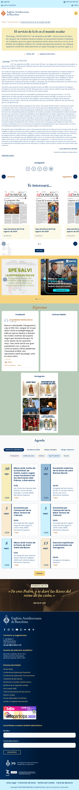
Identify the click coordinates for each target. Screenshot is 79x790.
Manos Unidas (9, 695)
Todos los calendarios (14, 450)
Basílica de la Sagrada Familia (15, 685)
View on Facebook (10, 365)
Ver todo (39, 250)
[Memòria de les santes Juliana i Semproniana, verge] (48, 423)
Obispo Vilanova (67, 450)
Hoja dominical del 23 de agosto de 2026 (14, 230)
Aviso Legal (11, 783)
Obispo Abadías (50, 450)
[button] (75, 244)
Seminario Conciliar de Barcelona (17, 682)
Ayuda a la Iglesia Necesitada (15, 701)
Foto (10, 362)
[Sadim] (20, 277)
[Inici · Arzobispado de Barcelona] (15, 13)
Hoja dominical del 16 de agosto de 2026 (45, 230)
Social (66, 456)
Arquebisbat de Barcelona (21, 320)
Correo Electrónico (11, 741)
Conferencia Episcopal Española (16, 672)
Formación (14, 456)
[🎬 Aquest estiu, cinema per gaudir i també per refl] (48, 406)
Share (19, 365)
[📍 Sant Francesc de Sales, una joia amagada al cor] (31, 406)
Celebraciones (28, 456)
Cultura (42, 456)
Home (4, 22)
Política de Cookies (46, 783)
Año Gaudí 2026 (9, 688)
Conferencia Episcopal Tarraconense (19, 675)
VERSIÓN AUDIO (8, 155)
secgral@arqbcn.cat (12, 645)
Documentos (13, 22)
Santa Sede (8, 669)
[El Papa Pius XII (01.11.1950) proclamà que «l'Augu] (48, 389)
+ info (16, 498)
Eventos (39, 573)
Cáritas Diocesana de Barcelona (16, 692)
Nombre (6, 731)
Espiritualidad (54, 456)
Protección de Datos (27, 783)
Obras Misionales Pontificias (15, 698)
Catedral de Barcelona (12, 679)
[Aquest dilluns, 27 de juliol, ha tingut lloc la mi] (31, 423)
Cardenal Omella (33, 450)
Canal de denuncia (64, 783)
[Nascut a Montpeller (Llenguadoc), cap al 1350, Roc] (31, 389)
